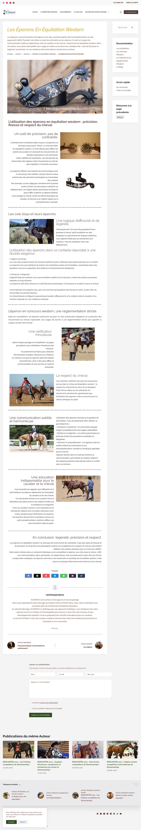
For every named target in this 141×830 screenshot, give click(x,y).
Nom (33, 674)
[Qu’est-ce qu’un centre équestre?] (110, 795)
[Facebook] (4, 3)
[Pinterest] (46, 576)
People (83, 792)
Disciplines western (93, 790)
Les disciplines (122, 48)
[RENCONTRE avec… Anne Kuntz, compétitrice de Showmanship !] (88, 749)
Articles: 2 (54, 628)
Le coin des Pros (130, 12)
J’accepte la (45, 703)
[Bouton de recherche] (132, 27)
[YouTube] (10, 3)
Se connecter (118, 2)
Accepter (11, 822)
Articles (14, 791)
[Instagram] (7, 3)
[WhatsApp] (63, 576)
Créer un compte (132, 2)
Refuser (22, 822)
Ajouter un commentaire (40, 682)
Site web (90, 674)
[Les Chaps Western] (40, 795)
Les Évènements (65, 12)
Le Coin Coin (78, 12)
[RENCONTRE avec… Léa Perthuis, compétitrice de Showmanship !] (18, 749)
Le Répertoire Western (49, 12)
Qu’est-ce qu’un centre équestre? (124, 796)
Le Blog (35, 12)
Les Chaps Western (53, 798)
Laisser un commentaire (40, 715)
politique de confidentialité (49, 703)
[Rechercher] (121, 12)
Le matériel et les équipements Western (123, 61)
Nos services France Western (96, 12)
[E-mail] (13, 3)
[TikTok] (117, 814)
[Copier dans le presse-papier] (81, 576)
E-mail (61, 674)
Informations (22, 791)
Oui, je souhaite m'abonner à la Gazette (47, 709)
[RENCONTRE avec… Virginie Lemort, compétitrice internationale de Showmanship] (122, 749)
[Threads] (37, 576)
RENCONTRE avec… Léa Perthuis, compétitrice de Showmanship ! (90, 798)
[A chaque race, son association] (6, 795)
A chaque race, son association (19, 797)
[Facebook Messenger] (107, 814)
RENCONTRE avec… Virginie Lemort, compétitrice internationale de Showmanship (122, 764)
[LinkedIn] (54, 576)
